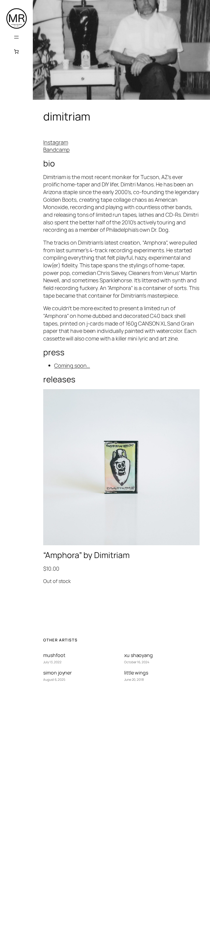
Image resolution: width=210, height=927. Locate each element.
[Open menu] (16, 37)
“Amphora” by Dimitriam (86, 554)
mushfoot (54, 655)
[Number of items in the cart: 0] (16, 51)
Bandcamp (56, 149)
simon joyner (57, 672)
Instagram (55, 142)
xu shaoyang (138, 655)
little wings (136, 672)
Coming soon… (72, 365)
